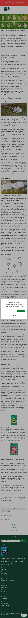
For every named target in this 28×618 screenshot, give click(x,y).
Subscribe (21, 311)
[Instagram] (15, 315)
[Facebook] (13, 315)
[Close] (25, 301)
